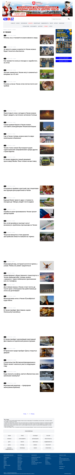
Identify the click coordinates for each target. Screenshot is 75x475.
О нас (60, 457)
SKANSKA (5, 461)
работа (22, 441)
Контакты (60, 461)
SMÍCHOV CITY (20, 458)
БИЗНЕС (18, 23)
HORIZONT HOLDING (7, 465)
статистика (48, 448)
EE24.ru (46, 460)
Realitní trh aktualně (34, 460)
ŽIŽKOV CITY (19, 460)
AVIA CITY (19, 466)
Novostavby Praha (34, 458)
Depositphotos (47, 462)
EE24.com (46, 461)
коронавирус (22, 438)
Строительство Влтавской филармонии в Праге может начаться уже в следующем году (19, 364)
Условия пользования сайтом (64, 458)
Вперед (32, 413)
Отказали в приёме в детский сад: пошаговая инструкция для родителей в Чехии (21, 189)
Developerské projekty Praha (35, 457)
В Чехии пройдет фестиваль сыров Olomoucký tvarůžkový (17, 311)
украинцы (22, 448)
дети (9, 441)
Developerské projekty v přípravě (36, 462)
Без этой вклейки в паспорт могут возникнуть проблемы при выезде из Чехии (20, 224)
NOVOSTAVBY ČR (34, 455)
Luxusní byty (33, 461)
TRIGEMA (5, 458)
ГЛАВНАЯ (5, 29)
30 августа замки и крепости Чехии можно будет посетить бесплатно (20, 50)
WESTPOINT (19, 467)
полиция (35, 435)
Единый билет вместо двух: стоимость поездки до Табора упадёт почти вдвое (19, 201)
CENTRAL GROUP (6, 457)
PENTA (5, 460)
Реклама (60, 462)
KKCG (4, 467)
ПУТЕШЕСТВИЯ (26, 26)
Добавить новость (63, 61)
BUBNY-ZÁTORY (20, 461)
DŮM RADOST (20, 469)
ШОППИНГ (40, 26)
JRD (4, 466)
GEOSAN (5, 462)
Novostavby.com (47, 457)
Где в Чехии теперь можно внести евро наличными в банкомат (19, 137)
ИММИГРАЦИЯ (37, 23)
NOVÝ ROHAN (20, 462)
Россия (48, 435)
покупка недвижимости (9, 448)
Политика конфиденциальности (64, 460)
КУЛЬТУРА (30, 23)
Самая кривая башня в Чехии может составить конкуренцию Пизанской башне (20, 125)
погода (22, 444)
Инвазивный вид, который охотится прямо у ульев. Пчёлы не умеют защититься (20, 265)
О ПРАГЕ (50, 26)
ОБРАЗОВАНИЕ (24, 23)
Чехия (9, 435)
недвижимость (48, 441)
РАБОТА (51, 23)
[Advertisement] (28, 100)
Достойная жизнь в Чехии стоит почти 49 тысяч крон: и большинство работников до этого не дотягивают (20, 289)
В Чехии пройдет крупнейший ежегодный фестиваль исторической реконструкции (20, 340)
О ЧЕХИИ (46, 26)
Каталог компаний (63, 58)
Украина (9, 438)
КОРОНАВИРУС (33, 26)
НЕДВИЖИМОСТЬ (45, 23)
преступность (48, 438)
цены (9, 444)
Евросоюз (35, 441)
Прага (22, 435)
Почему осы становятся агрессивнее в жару (21, 38)
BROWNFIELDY (20, 455)
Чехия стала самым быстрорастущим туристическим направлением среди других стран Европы (21, 149)
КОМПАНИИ (61, 23)
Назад (24, 413)
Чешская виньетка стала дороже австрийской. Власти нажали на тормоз (19, 236)
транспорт (48, 444)
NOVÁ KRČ (19, 465)
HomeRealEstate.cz (48, 458)
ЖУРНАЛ (56, 23)
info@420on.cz (61, 468)
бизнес (35, 444)
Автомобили (35, 438)
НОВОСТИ (13, 23)
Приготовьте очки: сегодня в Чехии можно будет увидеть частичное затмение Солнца (20, 114)
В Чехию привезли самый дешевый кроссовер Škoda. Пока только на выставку (20, 160)
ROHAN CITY (19, 457)
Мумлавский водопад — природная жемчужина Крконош (17, 386)
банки (35, 448)
